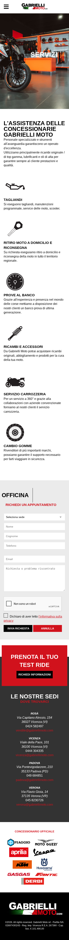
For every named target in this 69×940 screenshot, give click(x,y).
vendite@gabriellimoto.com (34, 730)
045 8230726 (34, 800)
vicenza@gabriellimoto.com (34, 755)
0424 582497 (34, 726)
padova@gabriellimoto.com (34, 780)
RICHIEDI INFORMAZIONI (34, 674)
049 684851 (34, 775)
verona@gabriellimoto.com (34, 804)
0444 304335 (34, 750)
